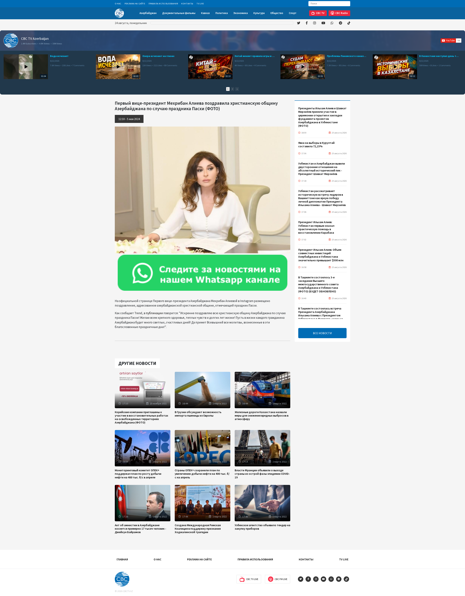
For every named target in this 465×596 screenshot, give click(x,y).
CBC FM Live (281, 579)
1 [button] (227, 89)
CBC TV (320, 13)
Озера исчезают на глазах (158, 56)
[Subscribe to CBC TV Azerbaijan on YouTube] (451, 40)
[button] (237, 89)
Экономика (240, 13)
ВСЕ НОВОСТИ (322, 333)
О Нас (118, 3)
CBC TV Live (252, 579)
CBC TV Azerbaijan (35, 38)
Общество (276, 13)
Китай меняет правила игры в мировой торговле (255, 56)
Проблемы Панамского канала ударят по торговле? (347, 56)
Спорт (292, 13)
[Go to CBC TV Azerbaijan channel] (11, 40)
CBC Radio (341, 13)
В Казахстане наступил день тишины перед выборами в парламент (439, 56)
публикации (154, 313)
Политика (221, 13)
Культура (259, 13)
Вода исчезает (59, 56)
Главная (122, 559)
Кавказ (205, 13)
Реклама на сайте (135, 3)
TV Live (200, 3)
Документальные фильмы (178, 13)
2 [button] (232, 89)
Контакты (187, 3)
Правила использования (163, 3)
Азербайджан (148, 13)
